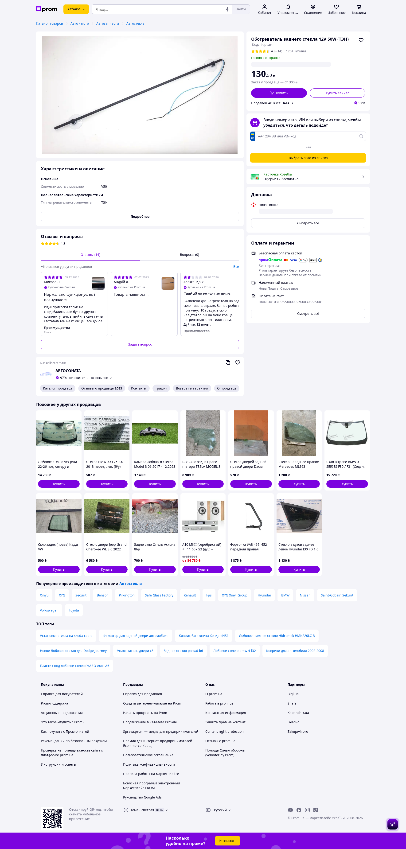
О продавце (226, 388)
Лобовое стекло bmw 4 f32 (234, 650)
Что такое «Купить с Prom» (62, 722)
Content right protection (224, 731)
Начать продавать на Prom (145, 712)
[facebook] (299, 810)
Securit (80, 595)
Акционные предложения (62, 712)
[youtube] (290, 810)
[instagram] (307, 810)
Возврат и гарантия (192, 388)
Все (236, 266)
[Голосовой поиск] (228, 9)
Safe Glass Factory (159, 595)
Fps (209, 595)
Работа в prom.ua (219, 703)
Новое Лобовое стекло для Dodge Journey (73, 650)
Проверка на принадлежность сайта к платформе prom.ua (72, 752)
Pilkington (127, 595)
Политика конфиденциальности (149, 764)
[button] (279, 93)
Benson (103, 595)
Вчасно (293, 722)
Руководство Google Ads (142, 797)
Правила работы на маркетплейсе (151, 773)
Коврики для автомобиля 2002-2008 (295, 650)
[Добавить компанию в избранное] (238, 362)
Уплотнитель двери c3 (135, 650)
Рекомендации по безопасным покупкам (74, 741)
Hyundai (264, 595)
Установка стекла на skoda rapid (66, 635)
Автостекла (135, 23)
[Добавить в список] (361, 40)
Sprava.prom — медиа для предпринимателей (160, 731)
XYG (62, 595)
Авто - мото (79, 23)
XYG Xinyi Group (234, 595)
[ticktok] (316, 810)
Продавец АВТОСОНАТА (270, 103)
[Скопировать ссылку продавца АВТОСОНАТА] (228, 362)
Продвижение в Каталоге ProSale (150, 722)
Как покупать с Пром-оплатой (65, 731)
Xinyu (44, 595)
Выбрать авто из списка (308, 158)
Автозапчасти (107, 23)
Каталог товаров (49, 23)
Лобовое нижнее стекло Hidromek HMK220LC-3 (277, 635)
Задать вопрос (140, 344)
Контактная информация (225, 712)
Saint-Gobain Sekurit (337, 595)
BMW (285, 595)
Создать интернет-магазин (145, 703)
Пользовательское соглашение (148, 755)
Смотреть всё (308, 223)
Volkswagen (49, 610)
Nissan (305, 595)
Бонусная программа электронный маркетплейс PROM (151, 785)
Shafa (292, 703)
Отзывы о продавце (101, 388)
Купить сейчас (337, 93)
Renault (190, 595)
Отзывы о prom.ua (220, 741)
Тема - (142, 810)
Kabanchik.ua (298, 712)
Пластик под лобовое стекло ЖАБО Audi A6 (74, 665)
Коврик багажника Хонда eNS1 (204, 635)
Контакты (139, 388)
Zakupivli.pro (298, 731)
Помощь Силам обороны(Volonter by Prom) (225, 752)
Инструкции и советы (58, 764)
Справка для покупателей (62, 694)
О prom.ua (213, 694)
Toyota (74, 610)
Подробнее (140, 216)
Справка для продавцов (142, 694)
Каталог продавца (57, 388)
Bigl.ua (293, 694)
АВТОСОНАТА (68, 370)
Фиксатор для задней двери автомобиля (135, 635)
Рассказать (227, 840)
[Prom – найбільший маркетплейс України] (46, 9)
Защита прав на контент (225, 722)
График (161, 388)
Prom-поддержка (54, 703)
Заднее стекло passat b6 (183, 650)
